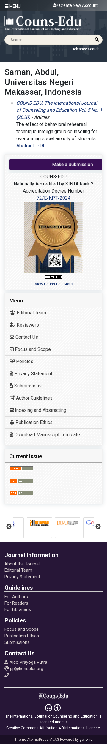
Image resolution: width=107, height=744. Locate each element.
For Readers (16, 603)
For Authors (16, 596)
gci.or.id (86, 739)
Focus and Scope (32, 349)
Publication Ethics (33, 422)
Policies (24, 361)
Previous (9, 527)
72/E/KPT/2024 (53, 198)
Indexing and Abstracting (40, 410)
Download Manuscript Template (46, 434)
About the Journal (22, 564)
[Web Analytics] (53, 277)
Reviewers (27, 325)
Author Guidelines (34, 398)
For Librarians (17, 609)
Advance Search (86, 49)
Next (98, 527)
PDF (40, 146)
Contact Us (26, 337)
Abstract (25, 146)
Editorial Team (30, 313)
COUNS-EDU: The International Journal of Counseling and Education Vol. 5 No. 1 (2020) (59, 110)
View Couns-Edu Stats (54, 284)
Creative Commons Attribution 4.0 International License (53, 728)
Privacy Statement (32, 373)
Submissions (27, 386)
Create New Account (78, 5)
